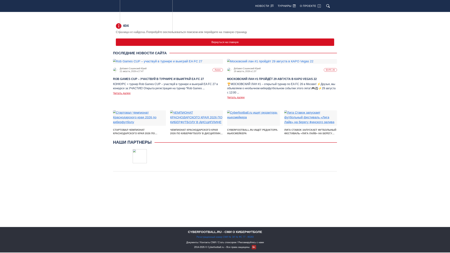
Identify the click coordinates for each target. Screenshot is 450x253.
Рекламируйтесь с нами (251, 242)
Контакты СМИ (208, 242)
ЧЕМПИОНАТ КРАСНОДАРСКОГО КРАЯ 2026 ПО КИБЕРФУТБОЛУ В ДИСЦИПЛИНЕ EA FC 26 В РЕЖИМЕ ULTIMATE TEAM (196, 131)
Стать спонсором (227, 242)
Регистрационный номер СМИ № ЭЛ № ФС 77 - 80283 (225, 237)
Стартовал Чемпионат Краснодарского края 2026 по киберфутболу (134, 131)
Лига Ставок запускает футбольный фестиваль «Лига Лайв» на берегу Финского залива (310, 131)
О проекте (308, 5)
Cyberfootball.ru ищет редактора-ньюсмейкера (252, 131)
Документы (192, 242)
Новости (262, 5)
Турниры (284, 5)
